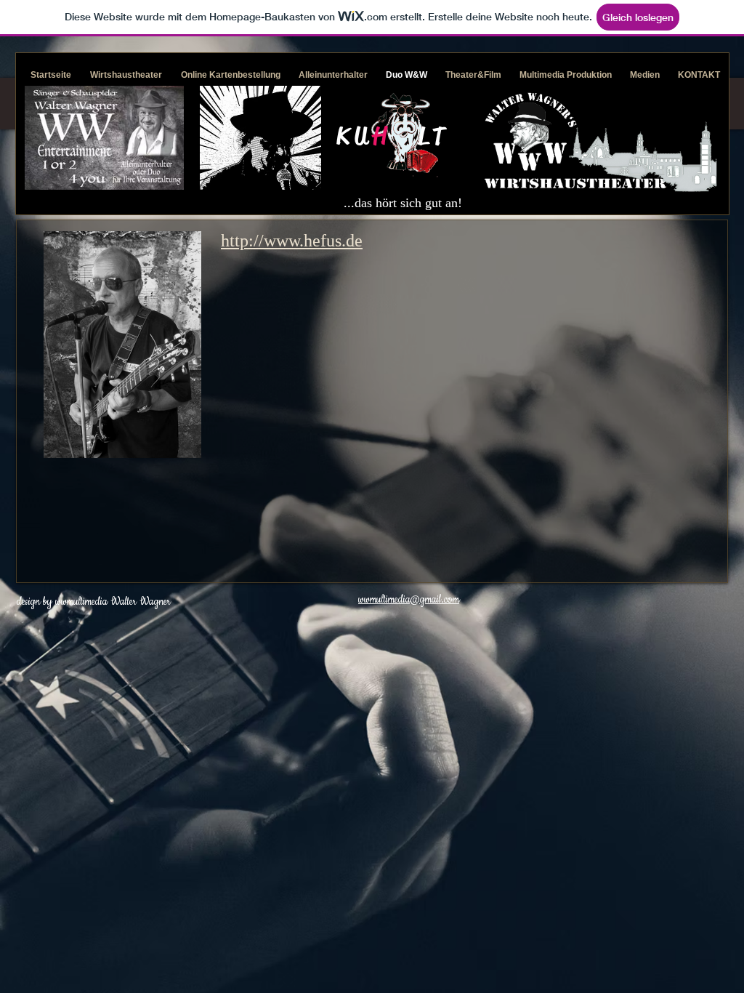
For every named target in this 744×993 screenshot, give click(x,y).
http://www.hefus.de (292, 240)
